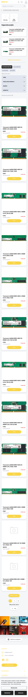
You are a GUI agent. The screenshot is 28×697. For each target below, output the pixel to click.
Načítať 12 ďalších (14, 595)
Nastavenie (14, 688)
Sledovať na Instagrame (15, 639)
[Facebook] (3, 659)
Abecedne (12, 70)
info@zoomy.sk (8, 652)
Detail (14, 136)
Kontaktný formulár (9, 665)
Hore (15, 608)
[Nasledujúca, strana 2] (14, 600)
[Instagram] (6, 659)
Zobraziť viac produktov (14, 59)
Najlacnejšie (17, 66)
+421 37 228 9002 (9, 655)
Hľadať (24, 6)
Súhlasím (20, 693)
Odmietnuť (7, 693)
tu (20, 684)
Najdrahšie (5, 70)
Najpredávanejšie (7, 66)
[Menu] (26, 2)
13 (18, 601)
